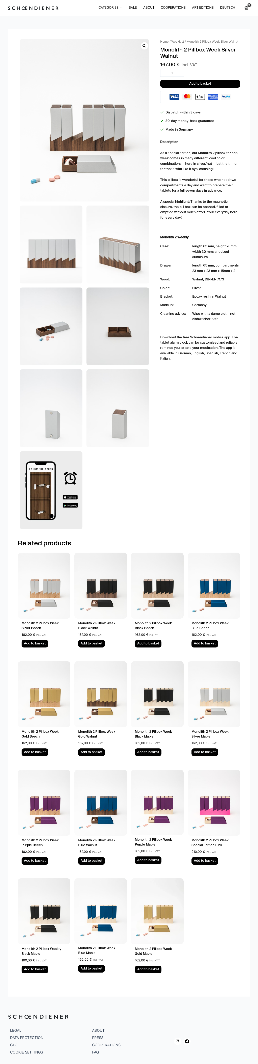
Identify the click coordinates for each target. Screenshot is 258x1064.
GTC (13, 1045)
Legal (15, 1030)
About (98, 1030)
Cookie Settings (26, 1052)
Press (97, 1038)
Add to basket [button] (35, 643)
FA (94, 1052)
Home (164, 41)
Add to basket (200, 83)
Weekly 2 (177, 41)
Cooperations (106, 1045)
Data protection (27, 1038)
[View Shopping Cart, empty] (246, 8)
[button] (110, 8)
